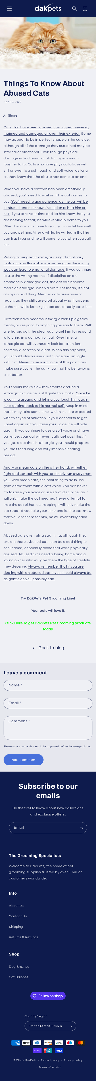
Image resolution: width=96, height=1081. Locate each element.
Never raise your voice (38, 362)
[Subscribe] (82, 827)
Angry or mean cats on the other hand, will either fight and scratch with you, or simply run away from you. (48, 474)
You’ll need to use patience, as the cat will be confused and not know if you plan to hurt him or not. (46, 208)
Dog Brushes (19, 966)
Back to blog (51, 648)
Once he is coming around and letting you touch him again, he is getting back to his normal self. (47, 399)
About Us (16, 906)
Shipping (16, 927)
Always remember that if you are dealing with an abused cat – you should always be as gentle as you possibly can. (48, 573)
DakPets (30, 1060)
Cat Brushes (18, 977)
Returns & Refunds (23, 937)
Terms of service (50, 1067)
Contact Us (18, 916)
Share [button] (12, 115)
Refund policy (50, 1060)
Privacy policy (73, 1060)
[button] (9, 9)
